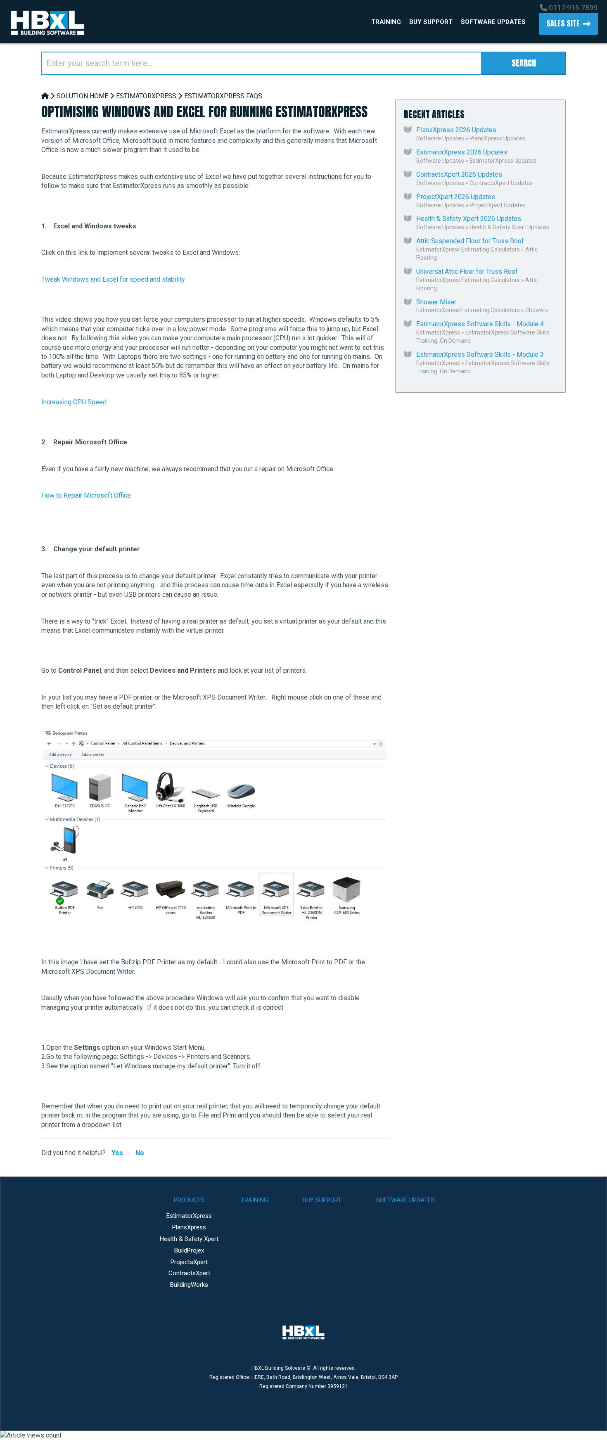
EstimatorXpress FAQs (223, 96)
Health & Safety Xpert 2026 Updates (468, 219)
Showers (536, 310)
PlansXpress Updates (497, 138)
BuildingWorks (189, 1284)
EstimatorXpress (146, 96)
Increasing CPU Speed (74, 402)
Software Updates (493, 22)
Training (386, 22)
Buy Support (431, 22)
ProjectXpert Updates (497, 205)
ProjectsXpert (189, 1262)
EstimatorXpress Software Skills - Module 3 (480, 354)
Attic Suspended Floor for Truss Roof (470, 241)
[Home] (45, 96)
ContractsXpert (189, 1273)
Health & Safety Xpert (189, 1239)
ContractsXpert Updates (501, 183)
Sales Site (563, 23)
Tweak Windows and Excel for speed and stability (113, 279)
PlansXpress (189, 1227)
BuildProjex (189, 1250)
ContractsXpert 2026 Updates (459, 174)
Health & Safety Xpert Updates (509, 227)
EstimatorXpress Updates (502, 160)
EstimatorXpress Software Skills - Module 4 (480, 324)
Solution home (82, 96)
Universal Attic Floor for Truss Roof (467, 271)
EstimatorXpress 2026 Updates (461, 152)
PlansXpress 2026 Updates (456, 130)
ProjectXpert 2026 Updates (455, 197)
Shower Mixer (436, 302)
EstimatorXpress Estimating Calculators (468, 249)
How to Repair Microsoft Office (86, 495)
